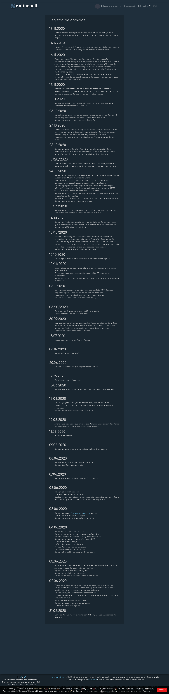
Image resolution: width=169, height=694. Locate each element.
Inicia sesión (130, 6)
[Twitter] (25, 677)
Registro (144, 6)
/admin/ (86, 513)
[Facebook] (17, 677)
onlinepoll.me (58, 677)
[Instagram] (21, 677)
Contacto (92, 680)
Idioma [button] (153, 6)
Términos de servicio (42, 689)
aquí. (70, 691)
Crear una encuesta (111, 6)
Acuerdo (162, 690)
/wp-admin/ (76, 513)
